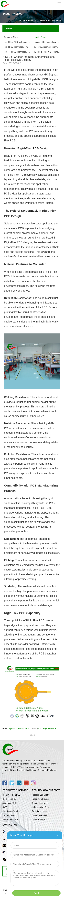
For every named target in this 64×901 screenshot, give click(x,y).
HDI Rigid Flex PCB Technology (46, 52)
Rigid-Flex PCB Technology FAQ (17, 42)
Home (22, 20)
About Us (32, 20)
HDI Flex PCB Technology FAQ (17, 52)
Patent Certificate (10, 819)
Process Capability (40, 795)
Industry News (54, 20)
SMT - (5, 807)
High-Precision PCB (11, 795)
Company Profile (39, 815)
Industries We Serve (41, 807)
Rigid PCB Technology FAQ (16, 47)
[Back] (32, 735)
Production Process (40, 799)
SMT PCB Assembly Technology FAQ (46, 47)
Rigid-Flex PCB (9, 799)
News (42, 20)
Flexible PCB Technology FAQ (46, 42)
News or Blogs (38, 819)
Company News (11, 37)
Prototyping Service (11, 811)
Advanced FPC (9, 803)
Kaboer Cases (8, 815)
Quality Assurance (40, 803)
